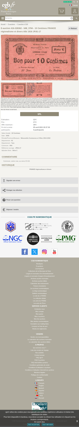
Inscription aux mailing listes (39, 324)
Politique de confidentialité (39, 375)
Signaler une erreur (13, 180)
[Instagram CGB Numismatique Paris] (44, 252)
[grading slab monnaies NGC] (13, 239)
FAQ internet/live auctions (39, 362)
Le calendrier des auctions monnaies (40, 339)
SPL (39, 114)
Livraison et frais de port (39, 326)
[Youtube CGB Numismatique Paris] (54, 252)
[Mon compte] (74, 14)
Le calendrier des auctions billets (39, 342)
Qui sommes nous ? (39, 348)
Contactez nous (39, 309)
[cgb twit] (73, 2)
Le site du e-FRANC (39, 296)
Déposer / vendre (12, 209)
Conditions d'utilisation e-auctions (39, 367)
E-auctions (39, 266)
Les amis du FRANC (39, 301)
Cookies (39, 377)
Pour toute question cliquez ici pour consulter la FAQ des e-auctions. (30, 107)
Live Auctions (39, 268)
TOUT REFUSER (47, 424)
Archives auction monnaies (39, 278)
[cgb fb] (77, 2)
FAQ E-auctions (39, 360)
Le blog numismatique (39, 291)
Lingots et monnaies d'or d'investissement (39, 273)
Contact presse (39, 355)
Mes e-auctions (40, 316)
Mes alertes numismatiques (39, 321)
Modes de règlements (39, 329)
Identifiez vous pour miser (67, 98)
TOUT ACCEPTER (33, 424)
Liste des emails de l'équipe (40, 350)
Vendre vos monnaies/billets (39, 337)
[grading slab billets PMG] (66, 239)
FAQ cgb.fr (39, 357)
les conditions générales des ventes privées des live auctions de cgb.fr (49, 102)
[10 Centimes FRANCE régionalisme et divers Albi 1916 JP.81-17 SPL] (39, 80)
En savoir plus (39, 422)
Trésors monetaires (39, 286)
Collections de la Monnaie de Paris (39, 271)
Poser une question (13, 200)
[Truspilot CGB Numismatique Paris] (67, 2)
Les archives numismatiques (39, 288)
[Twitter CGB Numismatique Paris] (34, 252)
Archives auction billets (39, 281)
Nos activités (39, 352)
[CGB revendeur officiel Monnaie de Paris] (39, 239)
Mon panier (39, 314)
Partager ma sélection (14, 190)
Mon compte (39, 311)
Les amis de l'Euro (40, 303)
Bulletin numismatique (39, 293)
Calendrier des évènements (40, 283)
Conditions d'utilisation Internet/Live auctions (39, 370)
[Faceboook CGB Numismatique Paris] (25, 252)
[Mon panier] (61, 14)
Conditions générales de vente (39, 365)
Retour (74, 28)
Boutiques (39, 264)
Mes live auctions (39, 319)
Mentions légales (39, 372)
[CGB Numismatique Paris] (8, 15)
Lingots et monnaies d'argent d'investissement (39, 276)
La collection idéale (39, 298)
